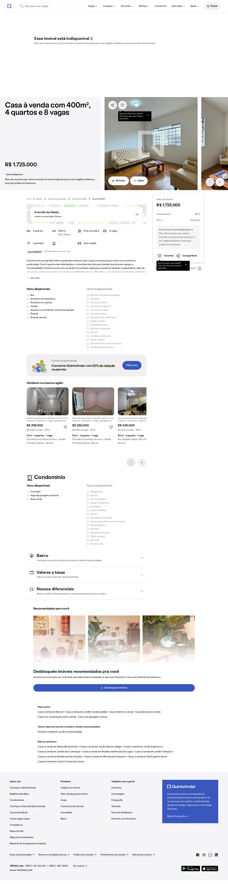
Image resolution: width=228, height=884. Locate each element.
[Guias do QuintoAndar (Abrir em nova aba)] (210, 855)
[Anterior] (210, 182)
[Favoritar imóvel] (122, 105)
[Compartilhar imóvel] (112, 105)
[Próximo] (220, 182)
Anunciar (126, 6)
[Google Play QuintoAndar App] (190, 868)
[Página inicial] (9, 6)
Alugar (91, 6)
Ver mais (35, 278)
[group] (48, 417)
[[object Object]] (147, 115)
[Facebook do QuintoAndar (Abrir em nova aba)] (198, 855)
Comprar (108, 6)
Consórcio (160, 6)
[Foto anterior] (32, 401)
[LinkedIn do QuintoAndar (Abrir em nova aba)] (216, 855)
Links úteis (176, 6)
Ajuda (193, 6)
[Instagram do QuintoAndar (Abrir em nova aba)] (204, 855)
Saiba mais (132, 365)
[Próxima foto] (63, 401)
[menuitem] (93, 6)
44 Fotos (120, 181)
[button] (86, 558)
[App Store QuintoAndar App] (209, 868)
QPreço (143, 6)
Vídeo (141, 181)
